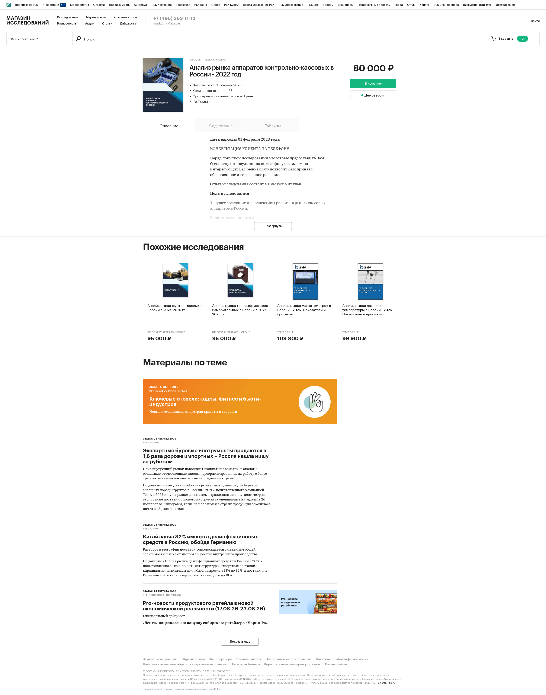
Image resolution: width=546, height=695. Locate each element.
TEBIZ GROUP (285, 332)
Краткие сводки (125, 17)
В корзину (373, 83)
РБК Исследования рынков (168, 391)
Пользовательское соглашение (289, 659)
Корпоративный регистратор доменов (292, 664)
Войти (535, 21)
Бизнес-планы (67, 23)
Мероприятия (96, 17)
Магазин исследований (27, 20)
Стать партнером (248, 659)
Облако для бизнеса (245, 664)
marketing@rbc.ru (166, 23)
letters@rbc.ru (386, 682)
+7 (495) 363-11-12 (174, 18)
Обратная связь (193, 659)
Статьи (107, 23)
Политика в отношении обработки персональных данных (184, 664)
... (522, 4)
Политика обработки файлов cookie (342, 659)
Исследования (67, 17)
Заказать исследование (160, 659)
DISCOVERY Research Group (208, 60)
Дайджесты (128, 23)
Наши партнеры (220, 659)
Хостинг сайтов (336, 664)
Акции (89, 23)
